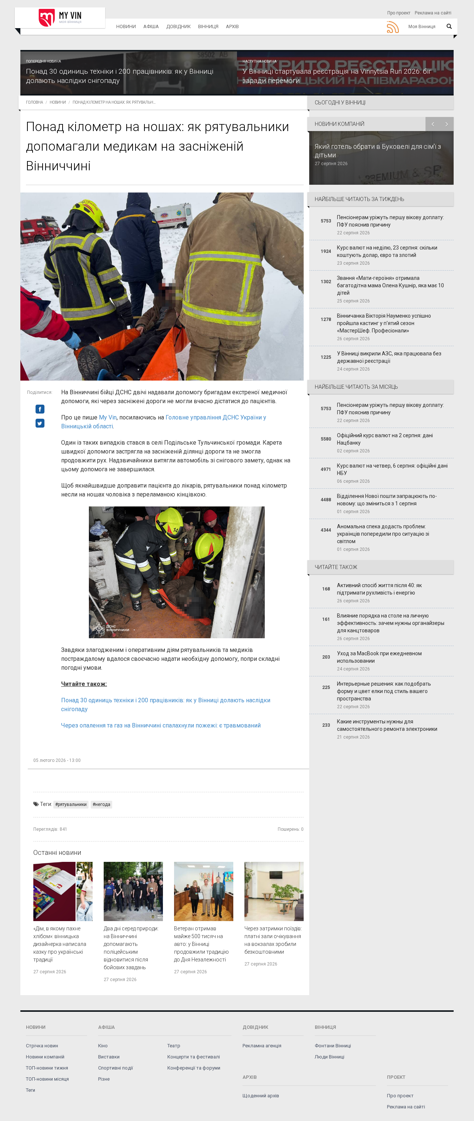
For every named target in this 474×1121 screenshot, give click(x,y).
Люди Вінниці (329, 1057)
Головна (34, 102)
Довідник (178, 26)
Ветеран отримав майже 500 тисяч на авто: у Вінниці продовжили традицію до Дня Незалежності (201, 944)
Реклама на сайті (433, 13)
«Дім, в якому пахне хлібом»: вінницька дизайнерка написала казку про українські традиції (59, 944)
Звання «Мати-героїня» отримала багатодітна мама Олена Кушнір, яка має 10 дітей (390, 285)
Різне (104, 1079)
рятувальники (72, 804)
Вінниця (208, 26)
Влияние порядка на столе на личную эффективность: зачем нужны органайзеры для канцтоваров (390, 623)
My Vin (108, 417)
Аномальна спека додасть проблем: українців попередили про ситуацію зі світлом (383, 533)
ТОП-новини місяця (47, 1079)
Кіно (103, 1045)
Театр (173, 1045)
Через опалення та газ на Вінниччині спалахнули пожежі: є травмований (161, 725)
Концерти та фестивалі (193, 1057)
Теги (30, 1090)
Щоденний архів (261, 1095)
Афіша (151, 26)
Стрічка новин (42, 1045)
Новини (126, 26)
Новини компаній (45, 1057)
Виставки (109, 1057)
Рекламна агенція (262, 1045)
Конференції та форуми (193, 1068)
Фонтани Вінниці (333, 1045)
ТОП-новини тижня (47, 1068)
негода (102, 804)
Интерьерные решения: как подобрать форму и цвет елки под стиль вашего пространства (384, 691)
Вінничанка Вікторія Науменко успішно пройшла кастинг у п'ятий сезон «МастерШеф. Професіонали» (384, 323)
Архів (232, 26)
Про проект (398, 13)
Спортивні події (115, 1068)
